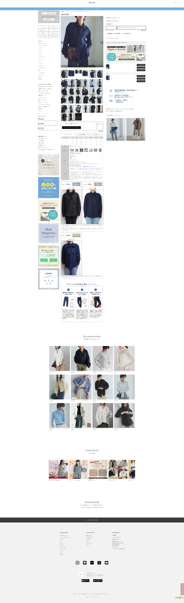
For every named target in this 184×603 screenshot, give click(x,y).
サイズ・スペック (68, 134)
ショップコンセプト (116, 537)
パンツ (39, 50)
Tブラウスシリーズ (42, 97)
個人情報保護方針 (116, 544)
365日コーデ (54, 33)
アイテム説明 (82, 134)
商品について (86, 166)
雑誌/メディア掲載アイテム (44, 106)
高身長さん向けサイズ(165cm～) (45, 88)
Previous (62, 42)
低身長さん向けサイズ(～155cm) (45, 86)
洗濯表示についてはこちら (75, 152)
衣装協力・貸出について (117, 541)
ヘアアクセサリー (42, 67)
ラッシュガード (41, 72)
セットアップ (41, 59)
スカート (40, 52)
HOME (62, 11)
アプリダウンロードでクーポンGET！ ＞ (92, 8)
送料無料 (40, 108)
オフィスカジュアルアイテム (44, 104)
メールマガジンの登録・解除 (118, 548)
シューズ (40, 63)
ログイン (44, 13)
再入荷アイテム (43, 30)
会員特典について (42, 145)
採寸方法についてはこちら (75, 164)
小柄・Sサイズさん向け (43, 90)
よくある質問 (41, 140)
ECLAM (40, 79)
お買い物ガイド (41, 138)
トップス (40, 47)
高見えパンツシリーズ (43, 102)
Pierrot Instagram (43, 36)
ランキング (43, 26)
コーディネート (89, 543)
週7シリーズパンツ (42, 99)
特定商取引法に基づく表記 (117, 543)
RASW (39, 76)
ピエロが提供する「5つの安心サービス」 (47, 149)
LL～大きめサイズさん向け (44, 93)
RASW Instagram (54, 36)
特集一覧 (43, 33)
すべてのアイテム (42, 43)
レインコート (41, 74)
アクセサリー (41, 65)
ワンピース (40, 54)
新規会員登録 (52, 13)
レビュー (96, 134)
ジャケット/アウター (42, 45)
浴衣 (39, 70)
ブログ (87, 541)
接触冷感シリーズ (42, 95)
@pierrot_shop (84, 507)
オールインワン (41, 56)
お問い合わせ (41, 142)
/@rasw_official (91, 507)
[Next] (134, 469)
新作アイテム (54, 26)
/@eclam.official (99, 507)
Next (101, 42)
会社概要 (114, 535)
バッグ (39, 61)
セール (54, 30)
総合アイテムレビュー (43, 147)
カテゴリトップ (68, 11)
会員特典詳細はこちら (49, 19)
